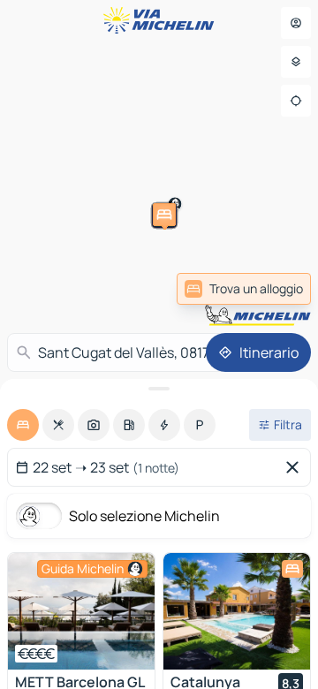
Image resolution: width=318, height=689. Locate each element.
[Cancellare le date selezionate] (296, 467)
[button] (19, 256)
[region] (81, 611)
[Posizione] (296, 101)
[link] (244, 289)
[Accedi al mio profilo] (296, 23)
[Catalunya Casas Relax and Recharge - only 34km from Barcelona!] (236, 611)
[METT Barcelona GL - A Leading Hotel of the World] (81, 611)
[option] (23, 425)
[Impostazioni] (296, 62)
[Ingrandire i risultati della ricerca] (159, 388)
